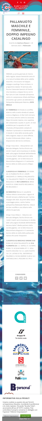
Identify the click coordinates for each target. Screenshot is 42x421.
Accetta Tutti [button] (26, 416)
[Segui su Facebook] (17, 2)
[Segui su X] (21, 2)
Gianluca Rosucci (23, 43)
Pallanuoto (27, 46)
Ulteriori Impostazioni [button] (11, 416)
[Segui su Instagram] (24, 2)
